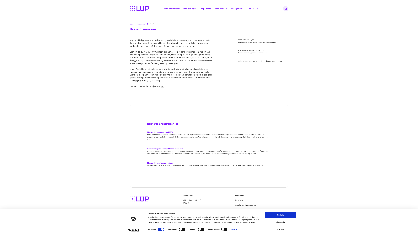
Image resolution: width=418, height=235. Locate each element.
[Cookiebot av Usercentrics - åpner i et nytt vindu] (133, 230)
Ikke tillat (280, 229)
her (194, 46)
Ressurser (219, 9)
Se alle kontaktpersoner (245, 205)
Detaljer (234, 229)
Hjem (131, 24)
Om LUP (251, 9)
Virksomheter (141, 24)
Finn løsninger (189, 9)
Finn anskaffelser (172, 9)
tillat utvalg (280, 222)
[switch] (182, 229)
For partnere (205, 9)
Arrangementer (237, 9)
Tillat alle (280, 215)
